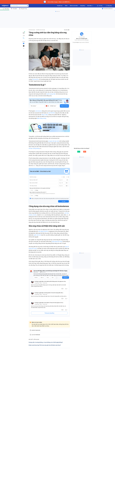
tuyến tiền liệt (51, 112)
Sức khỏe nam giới (32, 29)
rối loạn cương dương (34, 148)
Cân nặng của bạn (33, 185)
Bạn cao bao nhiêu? (34, 182)
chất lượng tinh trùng (57, 241)
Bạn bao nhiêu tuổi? (34, 179)
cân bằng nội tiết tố (43, 231)
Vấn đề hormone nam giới (40, 29)
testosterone (35, 79)
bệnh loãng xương (41, 118)
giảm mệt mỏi (37, 235)
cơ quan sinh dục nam (53, 141)
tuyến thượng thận (50, 94)
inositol (34, 215)
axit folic (67, 213)
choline (30, 215)
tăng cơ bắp (45, 114)
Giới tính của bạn (33, 176)
